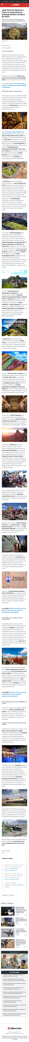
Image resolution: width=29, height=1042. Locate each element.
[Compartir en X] (26, 914)
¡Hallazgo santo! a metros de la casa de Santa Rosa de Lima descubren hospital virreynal (21, 942)
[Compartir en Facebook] (25, 914)
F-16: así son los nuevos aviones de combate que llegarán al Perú (21, 931)
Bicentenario (5, 1)
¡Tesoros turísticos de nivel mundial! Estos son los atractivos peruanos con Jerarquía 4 (14, 694)
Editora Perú (5, 1036)
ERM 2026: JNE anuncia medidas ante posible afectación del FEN (21, 920)
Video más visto (14, 952)
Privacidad (24, 1036)
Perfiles (12, 1)
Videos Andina (7, 903)
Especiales (17, 1)
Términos (19, 1036)
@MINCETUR (14, 868)
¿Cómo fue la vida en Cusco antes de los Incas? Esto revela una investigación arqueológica (14, 610)
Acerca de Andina (13, 1036)
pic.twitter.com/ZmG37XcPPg (11, 879)
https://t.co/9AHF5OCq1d (10, 870)
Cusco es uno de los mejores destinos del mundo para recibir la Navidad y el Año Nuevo (14, 85)
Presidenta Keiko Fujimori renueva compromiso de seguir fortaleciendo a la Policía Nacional (21, 910)
